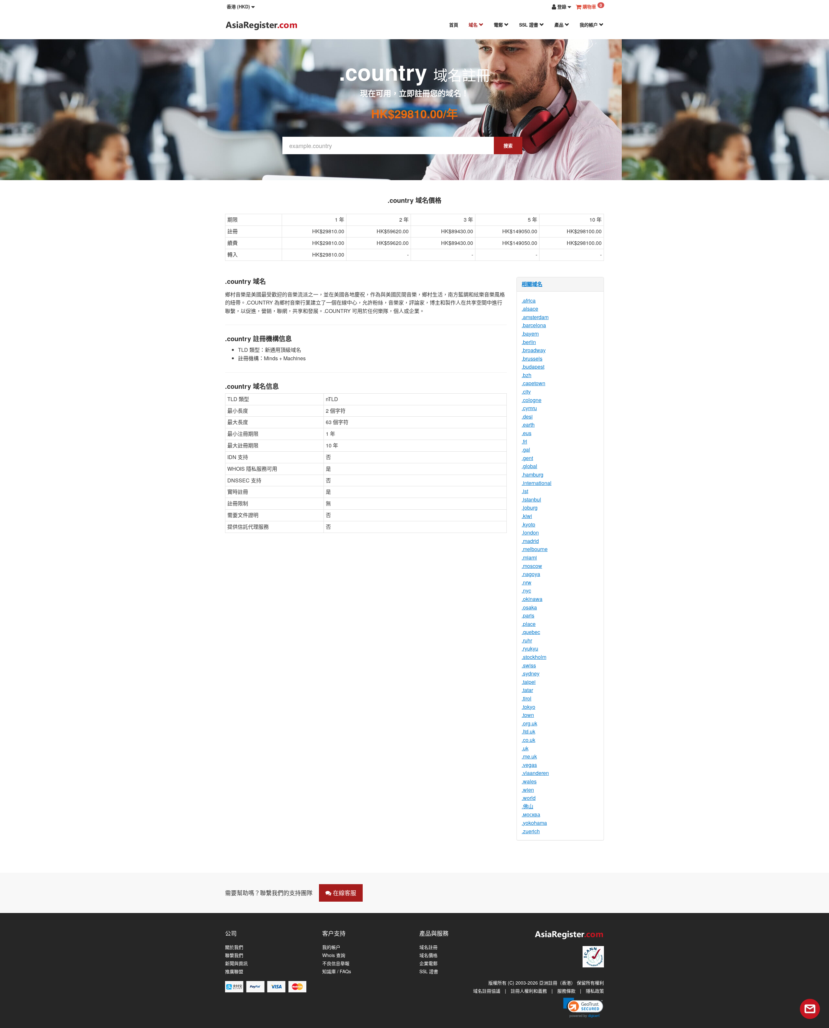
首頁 (453, 24)
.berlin (529, 342)
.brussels (532, 358)
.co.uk (528, 740)
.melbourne (535, 549)
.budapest (533, 366)
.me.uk (529, 756)
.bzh (526, 375)
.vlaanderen (535, 773)
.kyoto (528, 524)
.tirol (526, 698)
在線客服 (343, 892)
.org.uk (529, 723)
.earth (528, 424)
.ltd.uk (528, 731)
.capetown (533, 383)
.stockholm (534, 657)
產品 (559, 24)
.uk (525, 748)
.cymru (529, 408)
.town (528, 715)
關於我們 (234, 947)
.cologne (531, 400)
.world (529, 798)
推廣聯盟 (234, 971)
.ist (525, 491)
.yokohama (534, 822)
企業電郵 (428, 963)
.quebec (531, 632)
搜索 (508, 145)
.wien (528, 789)
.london (530, 532)
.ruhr (527, 640)
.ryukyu (530, 648)
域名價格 (428, 955)
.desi (527, 416)
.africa (529, 300)
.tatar (527, 690)
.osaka (529, 607)
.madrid (530, 541)
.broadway (534, 350)
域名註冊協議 (486, 991)
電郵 (499, 24)
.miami (529, 557)
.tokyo (528, 706)
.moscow (532, 566)
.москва (531, 814)
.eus (526, 433)
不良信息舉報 (335, 963)
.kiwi (527, 516)
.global (529, 466)
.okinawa (532, 599)
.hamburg (532, 474)
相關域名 (532, 284)
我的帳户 (589, 24)
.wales (529, 781)
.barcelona (534, 325)
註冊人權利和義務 (529, 991)
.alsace (530, 308)
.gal (526, 449)
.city (526, 391)
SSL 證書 (529, 24)
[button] (241, 6)
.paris (528, 615)
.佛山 (527, 806)
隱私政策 (595, 991)
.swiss (529, 665)
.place (529, 624)
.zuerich (531, 831)
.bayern (530, 333)
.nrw (526, 582)
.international (536, 483)
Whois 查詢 (333, 955)
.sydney (530, 673)
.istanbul (531, 499)
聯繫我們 (234, 955)
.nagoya (531, 574)
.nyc (526, 590)
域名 (474, 24)
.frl (524, 441)
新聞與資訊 (236, 963)
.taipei (529, 682)
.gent (527, 458)
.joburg (530, 507)
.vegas (529, 764)
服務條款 (566, 991)
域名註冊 (428, 947)
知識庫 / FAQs (336, 971)
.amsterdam (535, 317)
